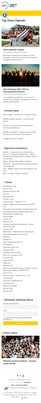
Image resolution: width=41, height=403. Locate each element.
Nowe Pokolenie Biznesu (11, 242)
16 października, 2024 (10, 52)
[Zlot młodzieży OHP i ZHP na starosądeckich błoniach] (20, 75)
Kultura (5, 222)
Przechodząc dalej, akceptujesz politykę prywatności (17, 318)
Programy (6, 258)
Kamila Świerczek (21, 94)
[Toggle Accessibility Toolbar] (4, 15)
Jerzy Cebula (22, 52)
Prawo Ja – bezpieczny (11, 255)
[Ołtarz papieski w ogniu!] (20, 35)
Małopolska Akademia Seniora (13, 234)
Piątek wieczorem (9, 247)
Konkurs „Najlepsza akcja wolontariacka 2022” (19, 204)
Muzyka (5, 239)
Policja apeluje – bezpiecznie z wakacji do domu (19, 115)
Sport (5, 273)
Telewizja (6, 278)
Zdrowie (6, 288)
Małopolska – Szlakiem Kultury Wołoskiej (17, 232)
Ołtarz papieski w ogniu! (13, 50)
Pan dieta (6, 245)
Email (5, 310)
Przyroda (6, 260)
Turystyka (6, 283)
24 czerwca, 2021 (9, 94)
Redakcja (27, 382)
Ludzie (5, 229)
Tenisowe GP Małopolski (11, 281)
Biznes (5, 189)
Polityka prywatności (15, 382)
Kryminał (6, 216)
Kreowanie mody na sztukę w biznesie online (18, 209)
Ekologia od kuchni (9, 191)
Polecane (6, 250)
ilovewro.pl (6, 164)
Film (4, 194)
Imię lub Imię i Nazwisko (11, 303)
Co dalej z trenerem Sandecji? (18, 173)
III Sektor (6, 199)
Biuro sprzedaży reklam (19, 385)
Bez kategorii (7, 186)
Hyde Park (6, 196)
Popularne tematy (9, 252)
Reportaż (6, 265)
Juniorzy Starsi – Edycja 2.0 (12, 202)
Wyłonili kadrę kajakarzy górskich (20, 161)
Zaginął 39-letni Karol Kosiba (13, 139)
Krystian (6, 152)
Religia (5, 263)
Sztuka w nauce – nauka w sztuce (15, 275)
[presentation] (34, 332)
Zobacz (6, 291)
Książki (5, 219)
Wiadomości (7, 286)
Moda (5, 237)
